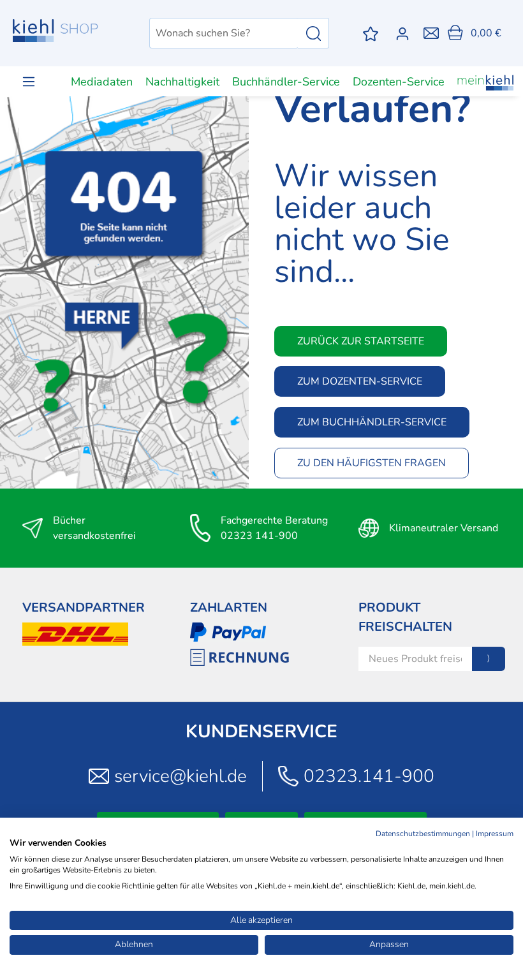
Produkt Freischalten (405, 617)
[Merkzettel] (371, 33)
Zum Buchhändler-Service (371, 422)
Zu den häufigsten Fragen (371, 463)
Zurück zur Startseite (360, 341)
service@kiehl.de (180, 776)
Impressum (494, 833)
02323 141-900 (259, 536)
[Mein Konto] (405, 33)
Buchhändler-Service (286, 81)
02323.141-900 (369, 776)
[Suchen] (313, 33)
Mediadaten (102, 81)
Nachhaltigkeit (182, 81)
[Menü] (29, 81)
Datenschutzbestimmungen (423, 833)
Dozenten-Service (399, 81)
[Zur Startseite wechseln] (55, 30)
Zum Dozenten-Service (359, 381)
